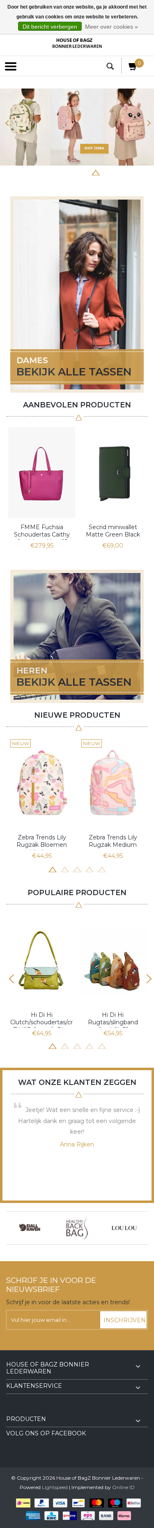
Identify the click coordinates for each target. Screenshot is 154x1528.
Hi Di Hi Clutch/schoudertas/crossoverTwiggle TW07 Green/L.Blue (41, 1019)
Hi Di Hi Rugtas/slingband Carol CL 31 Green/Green (113, 1019)
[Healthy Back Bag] (77, 1228)
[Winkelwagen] (133, 68)
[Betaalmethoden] (21, 1503)
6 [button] (96, 172)
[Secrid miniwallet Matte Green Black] (112, 472)
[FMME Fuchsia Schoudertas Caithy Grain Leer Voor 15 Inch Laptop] (41, 472)
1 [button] (34, 172)
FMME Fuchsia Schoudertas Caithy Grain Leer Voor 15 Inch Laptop (42, 531)
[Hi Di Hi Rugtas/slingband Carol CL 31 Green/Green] (112, 960)
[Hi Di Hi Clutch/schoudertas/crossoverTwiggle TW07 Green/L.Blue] (41, 960)
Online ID (123, 1487)
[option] (77, 127)
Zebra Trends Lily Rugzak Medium (113, 841)
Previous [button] (7, 123)
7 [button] (108, 172)
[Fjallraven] (29, 1228)
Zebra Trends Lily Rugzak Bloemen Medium (41, 842)
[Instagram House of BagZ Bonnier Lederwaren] (27, 1409)
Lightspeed (55, 1487)
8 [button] (120, 172)
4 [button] (71, 172)
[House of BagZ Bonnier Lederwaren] (77, 43)
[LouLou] (124, 1228)
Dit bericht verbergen (50, 26)
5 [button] (83, 172)
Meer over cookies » (111, 26)
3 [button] (59, 172)
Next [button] (147, 123)
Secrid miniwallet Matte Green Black (113, 530)
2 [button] (46, 172)
